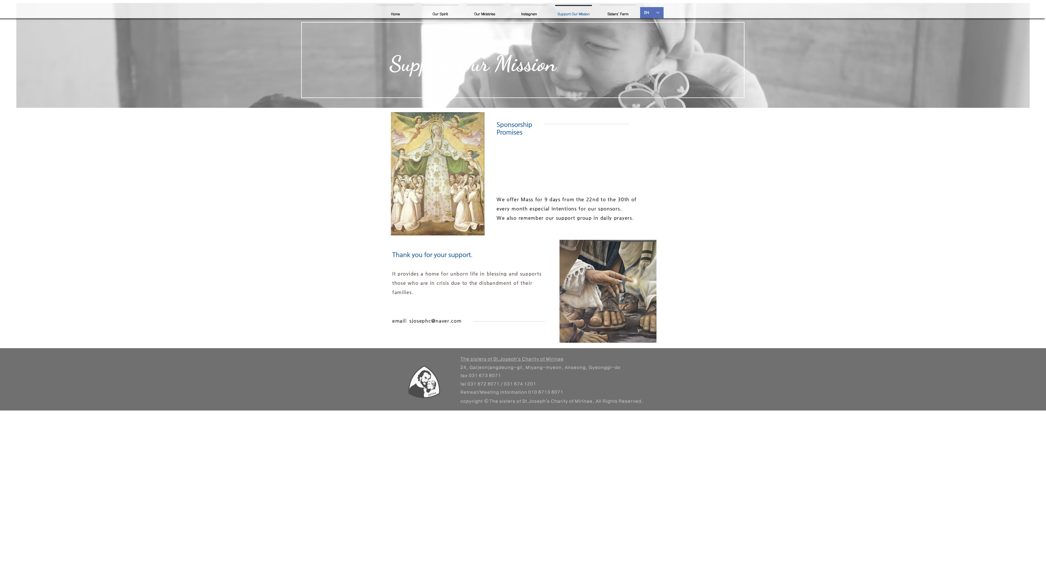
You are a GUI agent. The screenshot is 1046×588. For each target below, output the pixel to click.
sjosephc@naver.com (435, 320)
